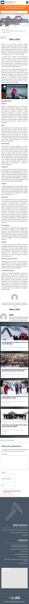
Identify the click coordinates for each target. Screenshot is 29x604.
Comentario (4, 454)
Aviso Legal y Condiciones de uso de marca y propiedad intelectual (16, 560)
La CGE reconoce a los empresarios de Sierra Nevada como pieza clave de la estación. (14, 425)
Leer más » (4, 349)
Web (2, 485)
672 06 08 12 (23, 551)
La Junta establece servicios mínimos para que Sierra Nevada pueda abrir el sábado (15, 397)
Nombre (3, 472)
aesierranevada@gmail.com (20, 554)
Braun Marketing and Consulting (17, 601)
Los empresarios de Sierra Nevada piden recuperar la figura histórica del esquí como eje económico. (15, 370)
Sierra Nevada (14, 22)
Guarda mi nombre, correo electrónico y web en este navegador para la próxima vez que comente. (12, 491)
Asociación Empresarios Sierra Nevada (18, 532)
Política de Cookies (24, 563)
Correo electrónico (6, 478)
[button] (27, 2)
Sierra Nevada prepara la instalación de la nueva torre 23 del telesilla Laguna (15, 343)
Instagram (24, 535)
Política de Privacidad (23, 556)
